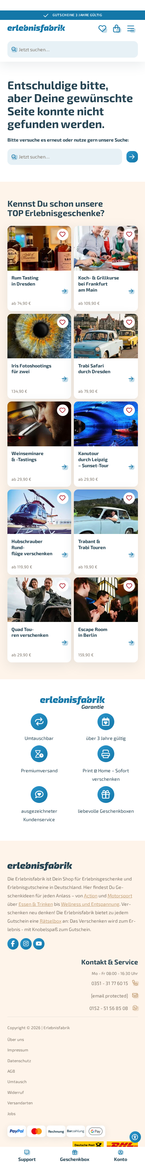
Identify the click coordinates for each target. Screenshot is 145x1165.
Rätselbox (50, 921)
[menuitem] (13, 944)
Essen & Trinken (36, 904)
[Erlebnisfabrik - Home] (36, 28)
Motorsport (120, 895)
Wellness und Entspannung (90, 904)
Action (90, 895)
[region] (72, 15)
